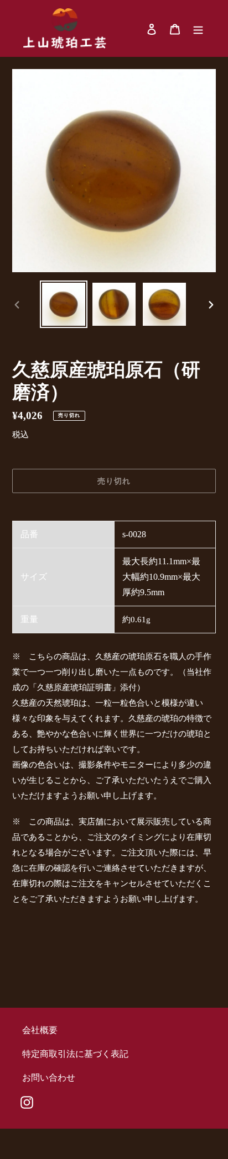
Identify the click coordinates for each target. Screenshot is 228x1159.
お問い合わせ (48, 1077)
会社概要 (40, 1030)
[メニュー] (198, 28)
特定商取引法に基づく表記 (75, 1054)
